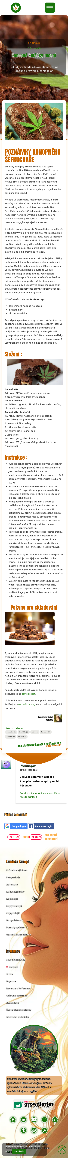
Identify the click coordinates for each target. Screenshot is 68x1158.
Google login (19, 826)
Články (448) (34, 48)
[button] (16, 8)
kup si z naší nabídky (39, 744)
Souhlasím (19, 1151)
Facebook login (43, 826)
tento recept (28, 693)
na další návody (27, 704)
